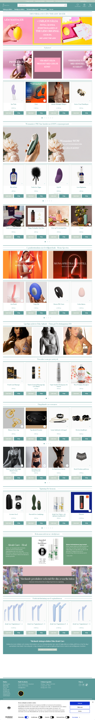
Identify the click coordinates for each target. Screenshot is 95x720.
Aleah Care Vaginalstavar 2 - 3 (36, 624)
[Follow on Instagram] (83, 685)
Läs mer (8, 113)
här (65, 582)
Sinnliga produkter (19, 9)
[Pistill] (6, 5)
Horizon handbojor (81, 430)
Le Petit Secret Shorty (58, 469)
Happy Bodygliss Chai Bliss (36, 228)
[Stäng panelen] (92, 702)
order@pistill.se (21, 687)
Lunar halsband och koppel (59, 430)
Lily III (59, 187)
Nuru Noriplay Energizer (81, 385)
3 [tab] (46, 117)
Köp (18, 113)
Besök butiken (6, 684)
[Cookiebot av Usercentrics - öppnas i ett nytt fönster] (9, 717)
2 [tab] (44, 117)
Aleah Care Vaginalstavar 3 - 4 (59, 624)
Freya (81, 228)
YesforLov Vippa (36, 187)
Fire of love (13, 187)
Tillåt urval (79, 707)
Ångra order (6, 687)
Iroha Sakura (81, 304)
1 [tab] (42, 117)
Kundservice (83, 1)
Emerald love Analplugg (36, 514)
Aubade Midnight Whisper (58, 104)
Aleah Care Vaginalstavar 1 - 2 (81, 624)
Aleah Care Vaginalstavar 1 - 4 (13, 624)
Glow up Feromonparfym (58, 228)
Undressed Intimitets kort (13, 228)
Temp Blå (36, 304)
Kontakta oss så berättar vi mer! (47, 649)
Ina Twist (13, 104)
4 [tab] (48, 117)
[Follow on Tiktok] (86, 685)
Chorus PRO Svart (58, 304)
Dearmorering (6, 692)
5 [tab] (50, 117)
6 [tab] (52, 117)
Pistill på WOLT (6, 694)
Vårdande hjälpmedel (32, 9)
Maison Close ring (13, 430)
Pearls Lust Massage (13, 385)
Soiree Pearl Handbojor (81, 104)
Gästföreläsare (6, 695)
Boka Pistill (5, 685)
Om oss (51, 9)
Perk (36, 104)
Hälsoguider (43, 9)
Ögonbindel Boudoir (36, 430)
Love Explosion (81, 187)
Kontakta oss (6, 691)
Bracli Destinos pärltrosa (81, 469)
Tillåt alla (80, 703)
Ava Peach (14, 304)
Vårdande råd (6, 690)
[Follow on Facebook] (80, 685)
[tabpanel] (13, 98)
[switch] (40, 717)
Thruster (81, 514)
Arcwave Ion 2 (13, 514)
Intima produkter (7, 9)
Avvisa (79, 711)
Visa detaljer (75, 717)
